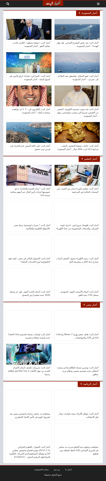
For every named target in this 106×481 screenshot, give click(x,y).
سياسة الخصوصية (41, 469)
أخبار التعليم (90, 158)
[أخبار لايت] (53, 3)
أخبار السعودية (89, 12)
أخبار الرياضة (90, 384)
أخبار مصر (91, 304)
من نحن (57, 469)
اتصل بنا (68, 469)
